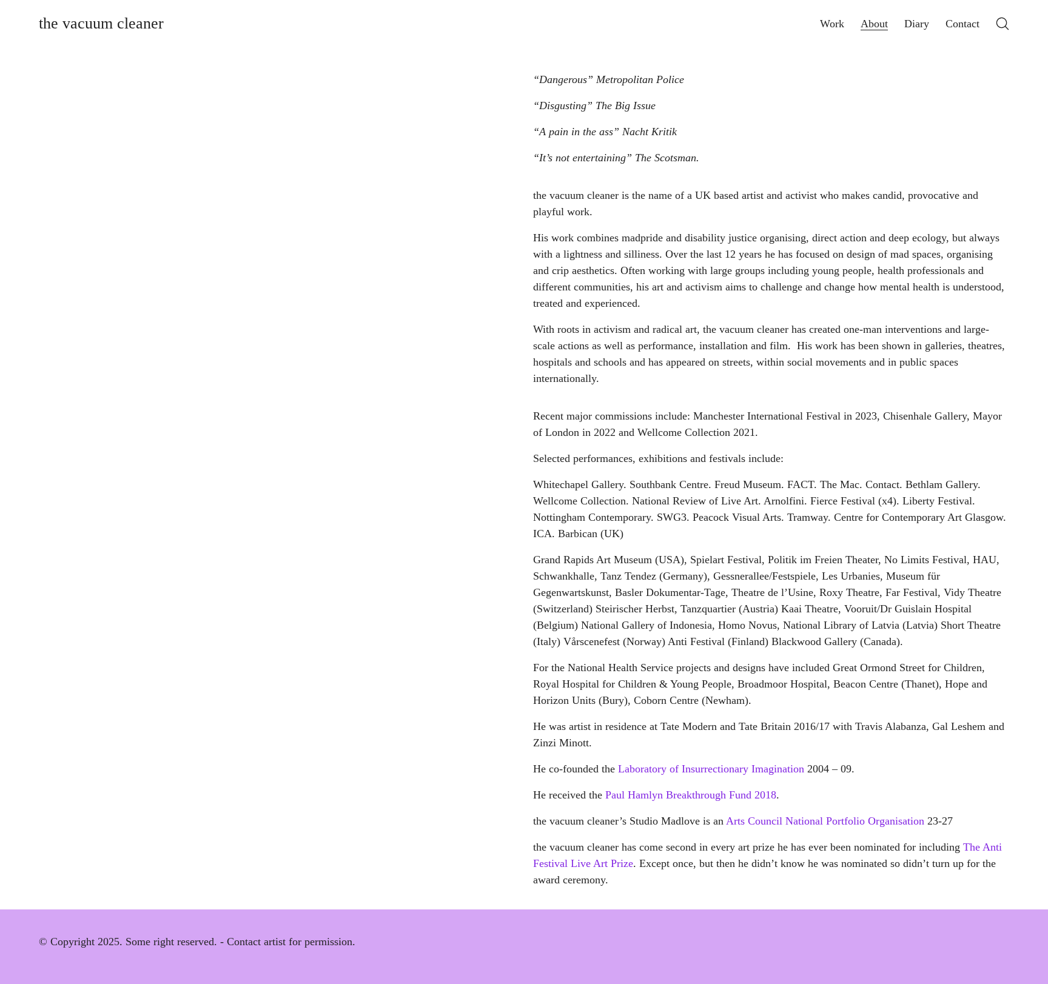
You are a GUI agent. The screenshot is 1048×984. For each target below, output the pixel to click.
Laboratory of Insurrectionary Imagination (711, 769)
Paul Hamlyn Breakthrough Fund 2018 (690, 795)
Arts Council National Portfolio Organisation (825, 821)
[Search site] (1002, 23)
